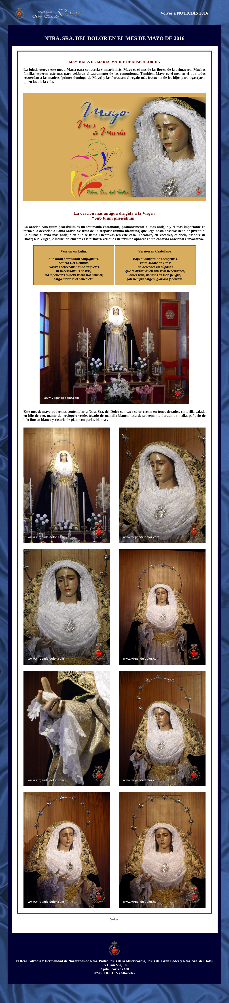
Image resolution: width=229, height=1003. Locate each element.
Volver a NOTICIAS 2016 (184, 13)
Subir (114, 919)
